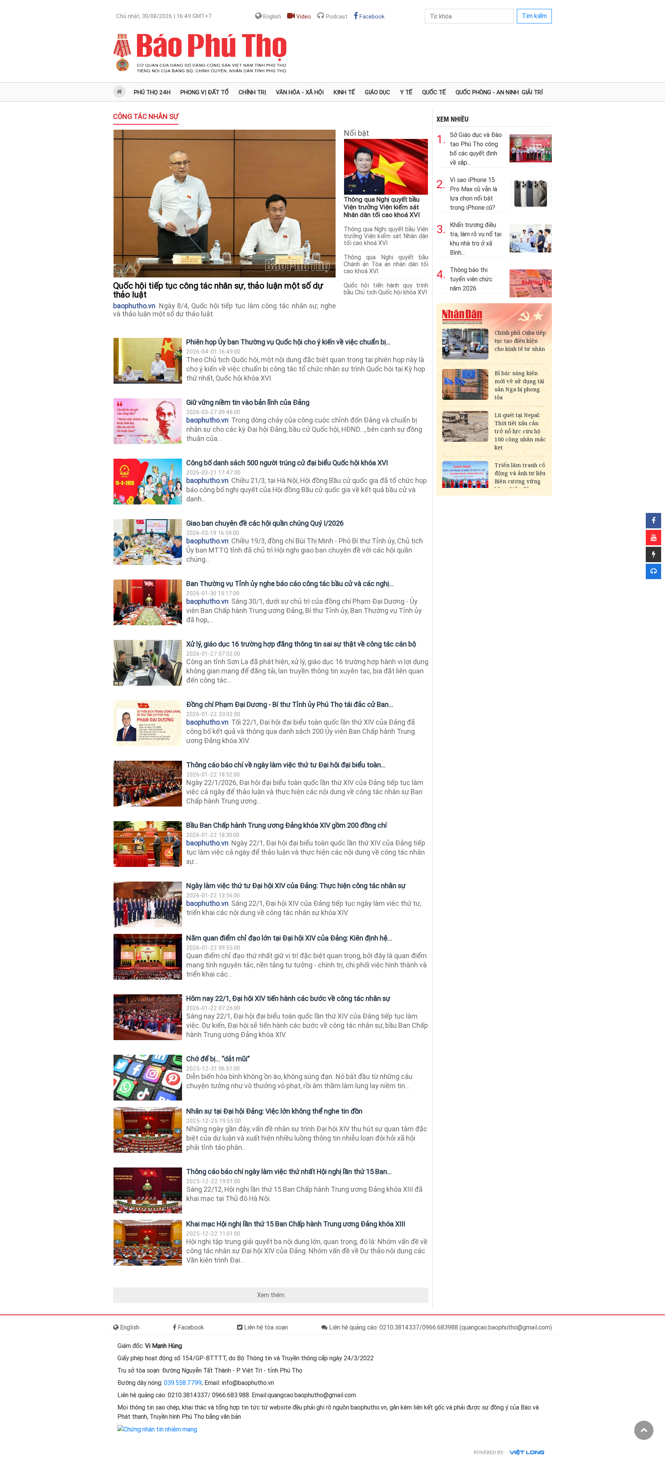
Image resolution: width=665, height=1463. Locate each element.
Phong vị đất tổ (204, 92)
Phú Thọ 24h (152, 92)
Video (303, 16)
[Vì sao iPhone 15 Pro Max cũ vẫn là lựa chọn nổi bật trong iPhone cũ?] (531, 191)
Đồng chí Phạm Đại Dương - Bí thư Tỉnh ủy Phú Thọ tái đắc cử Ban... (289, 704)
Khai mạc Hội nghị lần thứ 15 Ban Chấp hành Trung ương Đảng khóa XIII (295, 1224)
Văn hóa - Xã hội (300, 92)
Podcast (336, 16)
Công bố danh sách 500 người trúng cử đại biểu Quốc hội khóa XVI (287, 463)
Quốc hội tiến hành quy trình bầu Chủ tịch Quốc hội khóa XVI (386, 289)
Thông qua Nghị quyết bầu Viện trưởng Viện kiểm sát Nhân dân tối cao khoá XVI (382, 207)
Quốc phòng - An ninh (487, 92)
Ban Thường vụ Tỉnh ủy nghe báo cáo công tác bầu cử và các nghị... (290, 584)
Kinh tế (344, 92)
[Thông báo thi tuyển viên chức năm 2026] (531, 281)
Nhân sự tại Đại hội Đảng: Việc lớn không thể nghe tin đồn (274, 1111)
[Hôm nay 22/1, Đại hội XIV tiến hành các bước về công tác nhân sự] (147, 1017)
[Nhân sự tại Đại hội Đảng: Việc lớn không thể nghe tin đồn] (147, 1130)
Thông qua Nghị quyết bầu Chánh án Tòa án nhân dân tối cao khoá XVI (386, 264)
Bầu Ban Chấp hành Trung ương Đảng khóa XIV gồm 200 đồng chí (286, 825)
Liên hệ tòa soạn (265, 1327)
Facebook (371, 16)
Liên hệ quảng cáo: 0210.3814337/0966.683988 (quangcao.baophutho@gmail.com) (439, 1327)
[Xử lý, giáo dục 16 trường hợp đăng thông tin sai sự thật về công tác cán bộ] (147, 663)
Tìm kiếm (534, 16)
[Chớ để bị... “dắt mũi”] (147, 1077)
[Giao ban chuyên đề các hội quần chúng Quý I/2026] (147, 542)
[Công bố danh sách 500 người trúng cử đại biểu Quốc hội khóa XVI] (147, 481)
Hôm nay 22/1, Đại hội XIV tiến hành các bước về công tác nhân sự (288, 998)
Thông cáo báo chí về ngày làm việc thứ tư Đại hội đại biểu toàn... (286, 765)
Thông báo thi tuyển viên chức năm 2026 (471, 279)
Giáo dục (377, 92)
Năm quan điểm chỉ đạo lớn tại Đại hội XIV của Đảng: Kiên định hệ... (289, 938)
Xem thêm (270, 1295)
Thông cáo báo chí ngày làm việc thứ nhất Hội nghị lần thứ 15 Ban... (289, 1171)
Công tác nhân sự (146, 116)
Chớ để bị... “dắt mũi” (218, 1059)
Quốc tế (434, 92)
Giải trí (532, 92)
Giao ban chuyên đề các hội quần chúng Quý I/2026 (265, 523)
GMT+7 (164, 16)
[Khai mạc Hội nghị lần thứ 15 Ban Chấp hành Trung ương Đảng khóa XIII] (147, 1242)
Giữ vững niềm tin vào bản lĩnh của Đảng (247, 402)
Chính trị (252, 92)
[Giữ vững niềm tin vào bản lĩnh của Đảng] (147, 421)
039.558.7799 (183, 1382)
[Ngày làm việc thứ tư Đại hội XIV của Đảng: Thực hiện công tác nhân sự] (147, 904)
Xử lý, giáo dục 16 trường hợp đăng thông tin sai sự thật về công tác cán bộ (301, 644)
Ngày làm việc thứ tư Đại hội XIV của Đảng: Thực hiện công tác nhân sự (296, 886)
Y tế (406, 92)
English (271, 16)
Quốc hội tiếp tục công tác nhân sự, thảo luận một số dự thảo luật (218, 290)
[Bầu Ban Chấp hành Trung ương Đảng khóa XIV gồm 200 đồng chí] (147, 844)
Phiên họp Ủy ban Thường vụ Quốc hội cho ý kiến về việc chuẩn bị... (288, 342)
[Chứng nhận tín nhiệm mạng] (157, 1429)
